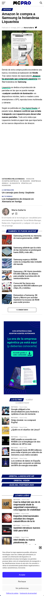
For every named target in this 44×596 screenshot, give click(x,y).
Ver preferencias (22, 588)
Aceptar (22, 575)
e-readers (25, 181)
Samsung (7, 185)
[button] (40, 547)
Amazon (30, 179)
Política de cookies (12, 593)
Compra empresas (11, 181)
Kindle (5, 183)
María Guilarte (29, 28)
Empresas (36, 181)
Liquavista (6, 87)
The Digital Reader (29, 108)
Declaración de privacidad (28, 593)
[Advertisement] (22, 154)
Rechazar (22, 581)
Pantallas (27, 183)
